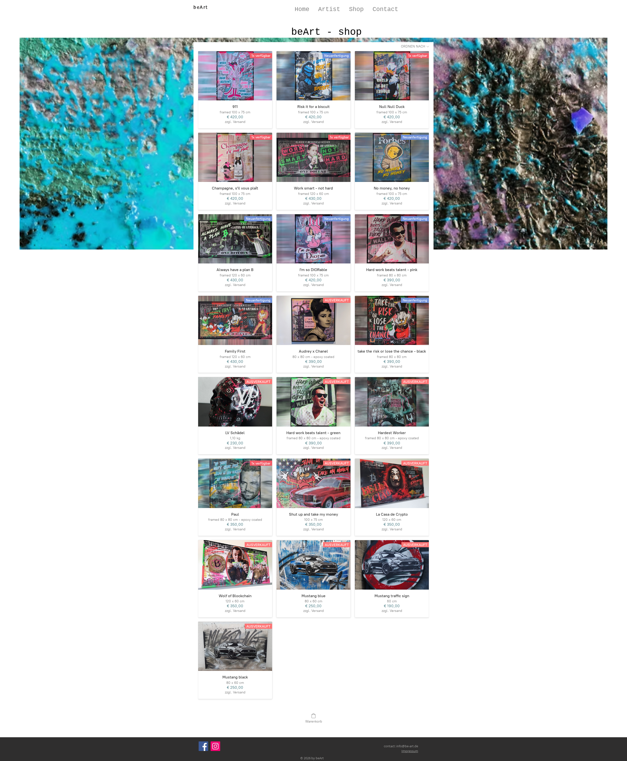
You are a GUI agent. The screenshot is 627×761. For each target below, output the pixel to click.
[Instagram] (215, 746)
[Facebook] (203, 746)
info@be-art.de (407, 746)
